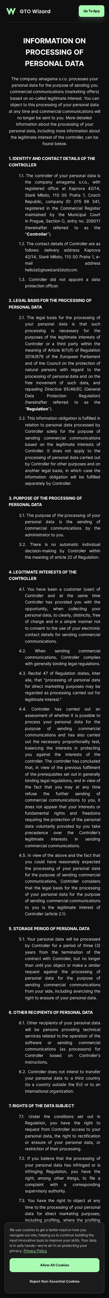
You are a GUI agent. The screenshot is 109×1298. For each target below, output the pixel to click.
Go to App (91, 11)
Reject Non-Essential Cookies (55, 1281)
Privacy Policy (35, 1251)
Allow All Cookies (54, 1265)
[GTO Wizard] (28, 11)
